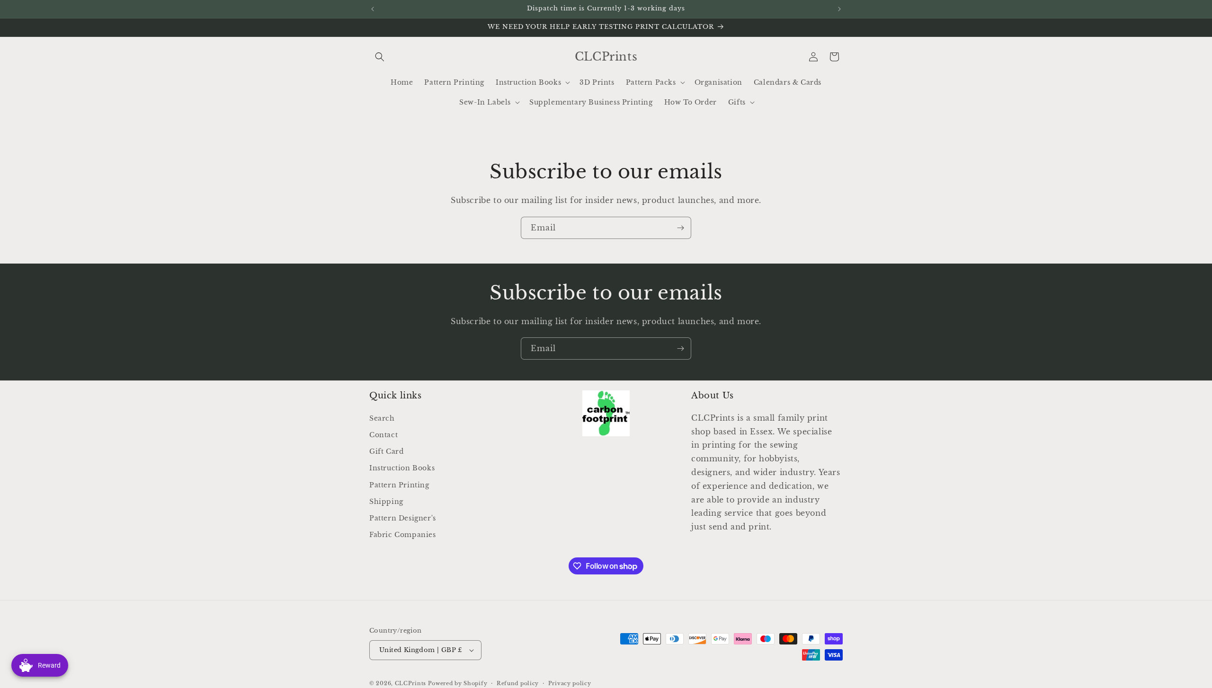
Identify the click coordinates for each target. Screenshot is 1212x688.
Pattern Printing (399, 485)
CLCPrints (410, 683)
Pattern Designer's (402, 518)
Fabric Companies (402, 534)
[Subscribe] (680, 228)
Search (382, 418)
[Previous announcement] (372, 9)
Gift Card (386, 451)
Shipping (386, 501)
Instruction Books (402, 468)
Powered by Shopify (458, 683)
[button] (379, 56)
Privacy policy (569, 683)
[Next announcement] (839, 9)
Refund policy (518, 683)
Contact (383, 435)
